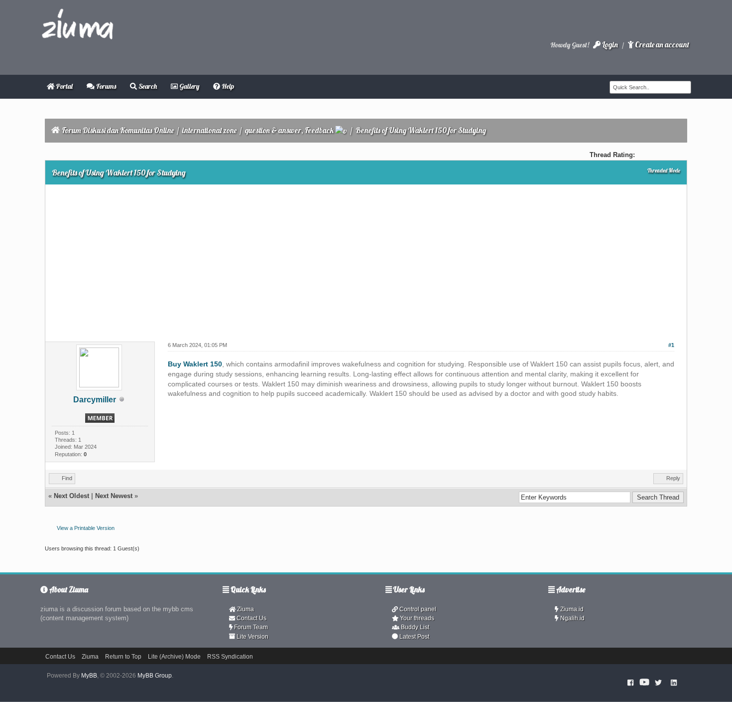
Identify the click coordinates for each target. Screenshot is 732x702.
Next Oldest (71, 496)
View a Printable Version (86, 528)
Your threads (416, 618)
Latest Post (413, 636)
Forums (105, 86)
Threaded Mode (663, 170)
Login (609, 44)
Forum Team (250, 627)
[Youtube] (644, 683)
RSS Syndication (230, 656)
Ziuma (245, 609)
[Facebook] (630, 683)
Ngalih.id (572, 618)
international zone (209, 130)
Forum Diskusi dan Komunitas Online (118, 130)
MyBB (89, 675)
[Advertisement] (366, 259)
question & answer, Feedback (289, 130)
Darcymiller (94, 399)
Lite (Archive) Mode (174, 656)
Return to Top (123, 656)
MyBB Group (154, 675)
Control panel (417, 609)
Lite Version (251, 636)
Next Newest (113, 496)
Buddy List (414, 627)
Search (147, 86)
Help (227, 86)
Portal (63, 86)
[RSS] (673, 683)
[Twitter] (658, 683)
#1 (671, 345)
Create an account (661, 44)
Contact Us (250, 618)
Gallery (188, 86)
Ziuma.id (571, 609)
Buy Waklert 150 (195, 364)
